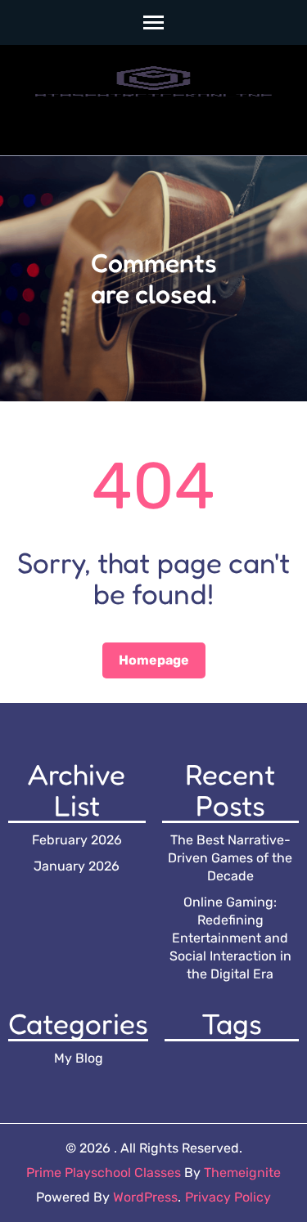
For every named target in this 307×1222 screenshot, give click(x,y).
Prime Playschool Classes (103, 1172)
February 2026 (77, 840)
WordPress (145, 1197)
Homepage (154, 660)
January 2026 (77, 866)
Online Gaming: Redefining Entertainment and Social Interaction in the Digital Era (230, 938)
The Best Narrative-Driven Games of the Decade (230, 858)
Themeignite (242, 1172)
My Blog (78, 1058)
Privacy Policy (228, 1197)
